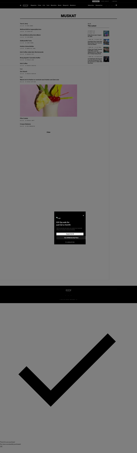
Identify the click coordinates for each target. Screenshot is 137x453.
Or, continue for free (69, 242)
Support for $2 (70, 234)
